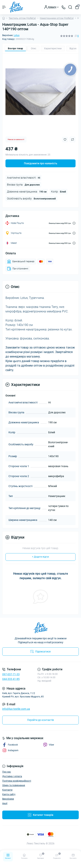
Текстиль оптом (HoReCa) (22, 18)
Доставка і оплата (12, 776)
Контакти (7, 790)
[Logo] (16, 7)
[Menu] (4, 7)
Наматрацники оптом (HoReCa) (57, 18)
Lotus (16, 35)
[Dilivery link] (74, 223)
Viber (51, 744)
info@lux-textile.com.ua (16, 708)
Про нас (6, 772)
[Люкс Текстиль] (40, 627)
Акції (4, 803)
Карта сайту (8, 794)
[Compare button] (73, 139)
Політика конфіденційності (16, 781)
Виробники (8, 799)
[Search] (70, 7)
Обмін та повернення (13, 785)
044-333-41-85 (11, 678)
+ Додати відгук (40, 556)
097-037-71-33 (11, 674)
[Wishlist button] (65, 139)
